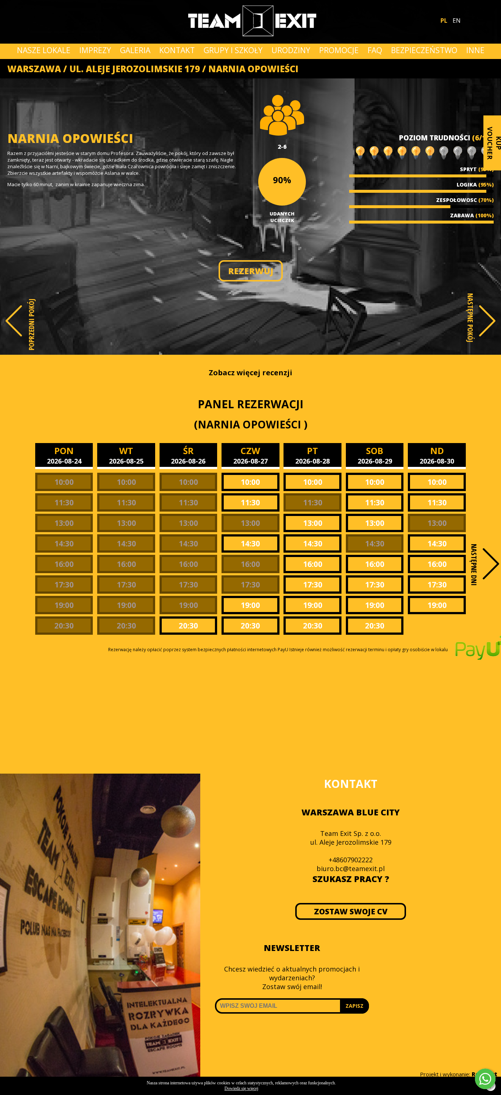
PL (443, 20)
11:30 (64, 502)
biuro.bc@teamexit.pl (351, 868)
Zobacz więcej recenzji (250, 372)
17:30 (64, 584)
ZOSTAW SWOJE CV (351, 911)
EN (457, 20)
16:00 (64, 564)
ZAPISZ (354, 1005)
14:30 (64, 543)
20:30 (64, 625)
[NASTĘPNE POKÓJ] (487, 320)
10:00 (64, 482)
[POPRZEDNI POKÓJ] (14, 320)
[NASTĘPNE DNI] (491, 563)
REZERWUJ (250, 271)
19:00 (64, 605)
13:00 (64, 523)
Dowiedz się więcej (241, 1088)
